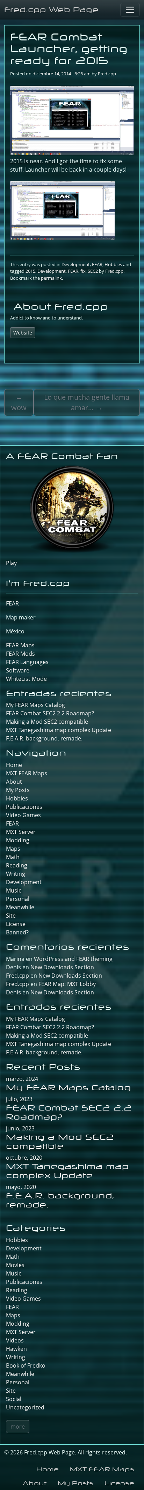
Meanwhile (20, 907)
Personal (17, 899)
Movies (15, 1265)
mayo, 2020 (21, 1187)
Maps (13, 848)
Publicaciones (24, 807)
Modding (17, 840)
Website (22, 332)
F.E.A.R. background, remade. (44, 738)
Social (13, 1399)
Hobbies (113, 264)
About (14, 781)
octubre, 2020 (24, 1157)
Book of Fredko (25, 1365)
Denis (13, 992)
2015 (30, 271)
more (17, 1426)
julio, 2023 (19, 1099)
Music (13, 890)
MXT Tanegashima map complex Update (58, 730)
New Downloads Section (62, 967)
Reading (16, 865)
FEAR (97, 264)
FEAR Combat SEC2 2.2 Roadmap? (50, 713)
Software (17, 670)
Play (11, 563)
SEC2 (93, 271)
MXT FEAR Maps (26, 773)
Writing (15, 874)
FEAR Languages (27, 662)
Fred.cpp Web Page (51, 9)
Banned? (17, 932)
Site (11, 915)
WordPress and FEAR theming (73, 959)
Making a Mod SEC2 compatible (47, 721)
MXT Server (21, 832)
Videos (15, 1340)
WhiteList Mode (26, 679)
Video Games (23, 815)
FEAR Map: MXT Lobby (67, 984)
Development (76, 264)
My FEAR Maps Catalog (35, 705)
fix (83, 271)
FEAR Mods (20, 653)
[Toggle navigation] (130, 10)
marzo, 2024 (22, 1079)
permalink (51, 278)
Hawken (16, 1349)
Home (14, 765)
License (16, 924)
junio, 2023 (20, 1128)
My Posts (18, 790)
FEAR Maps (20, 645)
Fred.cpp (107, 73)
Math (13, 857)
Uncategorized (25, 1407)
